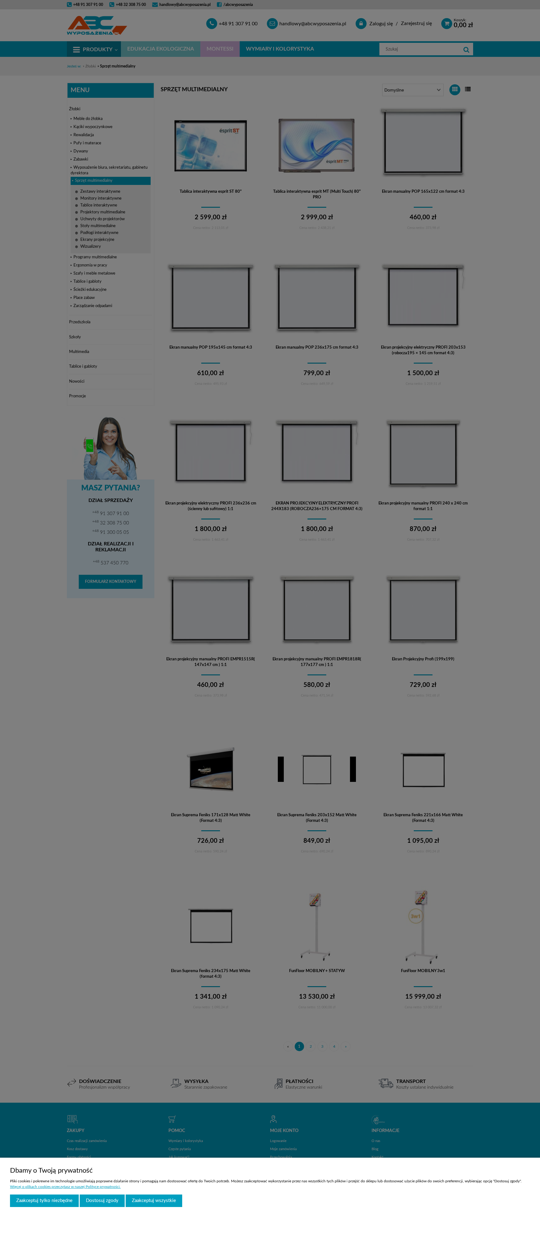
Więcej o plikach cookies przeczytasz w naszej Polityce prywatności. (65, 1187)
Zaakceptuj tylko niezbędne (44, 1200)
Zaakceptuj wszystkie (154, 1200)
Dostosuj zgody (102, 1200)
